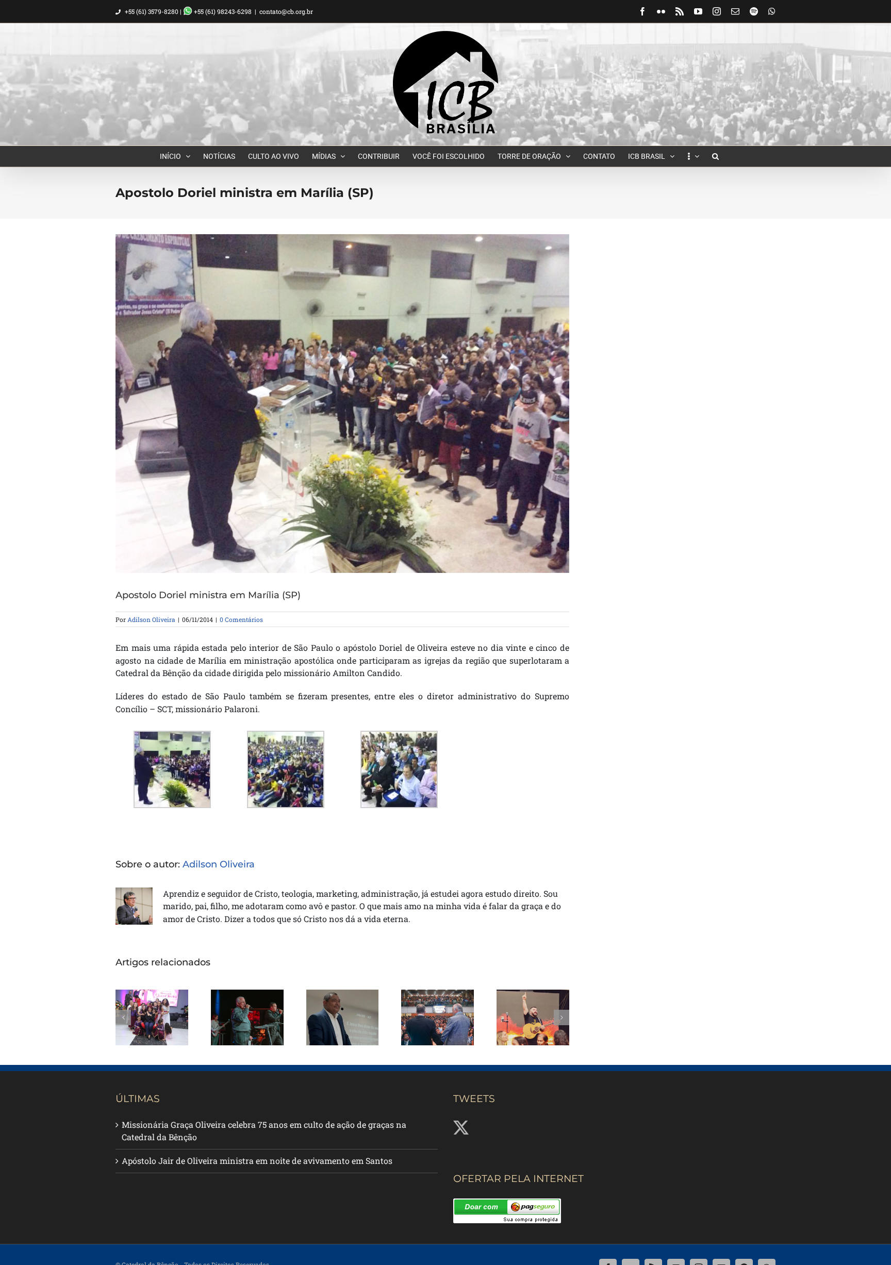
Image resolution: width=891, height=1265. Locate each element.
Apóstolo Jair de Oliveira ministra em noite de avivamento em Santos (257, 1160)
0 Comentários (241, 619)
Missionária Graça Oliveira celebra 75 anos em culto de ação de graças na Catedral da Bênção (264, 1131)
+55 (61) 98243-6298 (222, 11)
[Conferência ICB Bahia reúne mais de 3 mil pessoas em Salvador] (437, 1017)
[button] (715, 156)
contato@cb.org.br (286, 11)
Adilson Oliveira (151, 619)
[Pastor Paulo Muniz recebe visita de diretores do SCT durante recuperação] (342, 1017)
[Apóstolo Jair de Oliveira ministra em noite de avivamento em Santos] (247, 1017)
